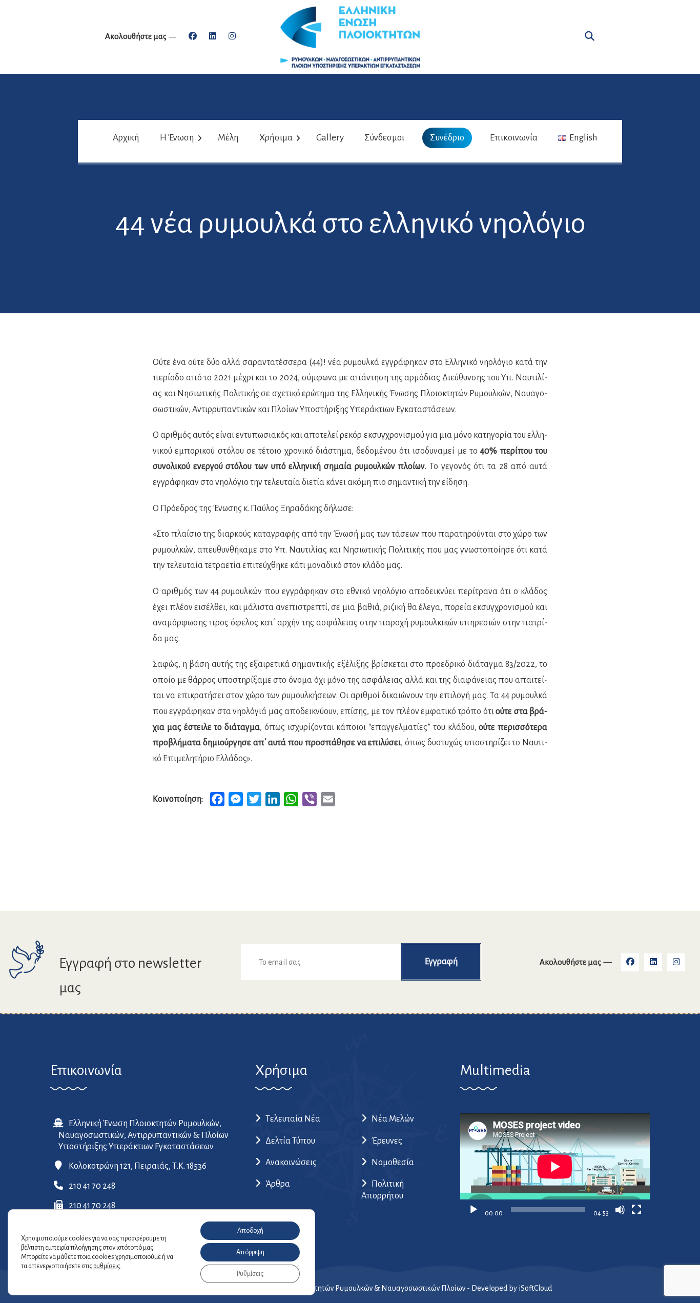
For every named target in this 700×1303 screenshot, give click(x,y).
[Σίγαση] (620, 1210)
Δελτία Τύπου (290, 1141)
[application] (555, 1166)
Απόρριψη (250, 1252)
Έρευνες (387, 1141)
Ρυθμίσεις (250, 1273)
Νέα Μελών (393, 1119)
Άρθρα (277, 1184)
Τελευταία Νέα (292, 1119)
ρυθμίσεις (106, 1266)
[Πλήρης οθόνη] (636, 1210)
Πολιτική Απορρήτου (382, 1189)
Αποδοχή (250, 1230)
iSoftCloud (535, 1288)
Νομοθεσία (393, 1162)
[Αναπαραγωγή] (473, 1210)
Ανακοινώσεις (291, 1162)
